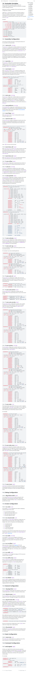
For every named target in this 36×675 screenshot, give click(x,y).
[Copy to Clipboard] (25, 252)
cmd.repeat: (31, 17)
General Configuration (30, 10)
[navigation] (25, 1)
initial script (10, 533)
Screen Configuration (30, 8)
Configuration (5, 0)
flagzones (16, 545)
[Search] (33, 1)
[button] (2, 1)
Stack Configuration (30, 12)
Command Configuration (30, 15)
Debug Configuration (30, 6)
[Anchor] (20, 39)
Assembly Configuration (30, 4)
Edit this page (30, 19)
